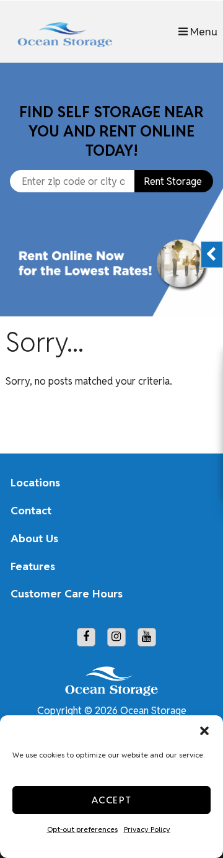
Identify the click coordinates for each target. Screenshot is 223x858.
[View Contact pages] (194, 510)
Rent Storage (173, 181)
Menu (202, 31)
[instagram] (116, 637)
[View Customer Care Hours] (194, 594)
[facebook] (86, 637)
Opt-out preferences (82, 829)
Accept (112, 800)
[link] (111, 277)
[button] (204, 731)
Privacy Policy (147, 829)
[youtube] (147, 637)
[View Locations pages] (194, 483)
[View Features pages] (194, 566)
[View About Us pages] (194, 538)
